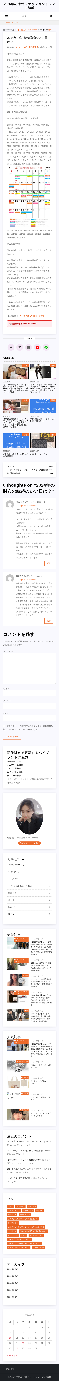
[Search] (51, 16)
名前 (6, 688)
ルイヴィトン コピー (16, 772)
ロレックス (20, 1207)
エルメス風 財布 (14, 768)
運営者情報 (10, 1369)
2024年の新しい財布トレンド (32, 316)
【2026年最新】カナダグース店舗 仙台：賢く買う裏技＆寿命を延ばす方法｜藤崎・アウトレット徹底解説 (41, 1017)
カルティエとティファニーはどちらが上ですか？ (26, 1227)
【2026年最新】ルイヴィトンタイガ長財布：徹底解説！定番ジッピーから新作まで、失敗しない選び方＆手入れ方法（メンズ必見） (16, 388)
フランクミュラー (36, 1235)
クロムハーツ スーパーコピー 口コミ (41, 1066)
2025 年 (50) (12, 1276)
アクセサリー (16, 864)
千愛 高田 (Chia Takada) (28, 30)
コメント (8, 651)
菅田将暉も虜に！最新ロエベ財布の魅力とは (42, 420)
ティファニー (13, 1223)
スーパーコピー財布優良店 (26, 47)
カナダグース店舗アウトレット (19, 1239)
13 (10, 1338)
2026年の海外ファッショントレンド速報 (29, 6)
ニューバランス (38, 1247)
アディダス (32, 1207)
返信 (49, 563)
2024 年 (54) (12, 1283)
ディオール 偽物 (14, 775)
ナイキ (10, 1207)
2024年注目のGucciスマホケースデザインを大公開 (29, 1141)
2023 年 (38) (12, 1290)
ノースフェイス (14, 1211)
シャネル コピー (14, 761)
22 (23, 1343)
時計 (12, 893)
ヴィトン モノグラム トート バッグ (41, 1082)
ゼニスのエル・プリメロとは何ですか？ (24, 1160)
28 (17, 1348)
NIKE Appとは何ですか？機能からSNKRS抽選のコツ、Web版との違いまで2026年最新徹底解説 (41, 966)
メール (7, 701)
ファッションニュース (20, 886)
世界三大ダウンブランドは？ (19, 1247)
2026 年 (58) (12, 1269)
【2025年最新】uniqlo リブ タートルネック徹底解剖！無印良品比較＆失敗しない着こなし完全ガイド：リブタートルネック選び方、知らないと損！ (41, 1050)
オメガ (23, 1235)
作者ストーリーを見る (29, 843)
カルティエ (12, 1215)
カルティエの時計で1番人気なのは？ (33, 1231)
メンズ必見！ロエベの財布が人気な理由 (15, 455)
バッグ (13, 879)
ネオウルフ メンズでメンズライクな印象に (41, 1114)
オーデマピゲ (13, 1235)
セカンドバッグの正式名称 (18, 1178)
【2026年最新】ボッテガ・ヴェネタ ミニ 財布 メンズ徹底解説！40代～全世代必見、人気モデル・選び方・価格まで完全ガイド (43, 388)
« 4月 (9, 1356)
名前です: (11, 838)
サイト (6, 713)
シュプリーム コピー (16, 765)
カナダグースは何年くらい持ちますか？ (23, 1219)
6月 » (14, 1356)
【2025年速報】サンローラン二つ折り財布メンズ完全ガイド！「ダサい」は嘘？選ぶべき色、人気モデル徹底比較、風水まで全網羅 (16, 423)
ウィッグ (13, 872)
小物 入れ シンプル (38, 454)
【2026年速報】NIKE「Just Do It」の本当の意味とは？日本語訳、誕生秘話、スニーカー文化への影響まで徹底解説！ (41, 1000)
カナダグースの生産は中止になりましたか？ (24, 1243)
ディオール (12, 1231)
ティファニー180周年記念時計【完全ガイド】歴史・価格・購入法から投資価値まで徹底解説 (41, 983)
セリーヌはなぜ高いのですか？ (40, 1098)
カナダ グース (25, 1215)
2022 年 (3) (12, 1297)
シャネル (39, 1211)
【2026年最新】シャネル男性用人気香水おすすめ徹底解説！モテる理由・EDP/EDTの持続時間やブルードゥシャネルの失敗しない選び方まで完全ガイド (41, 948)
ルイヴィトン (28, 1211)
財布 (49, 30)
